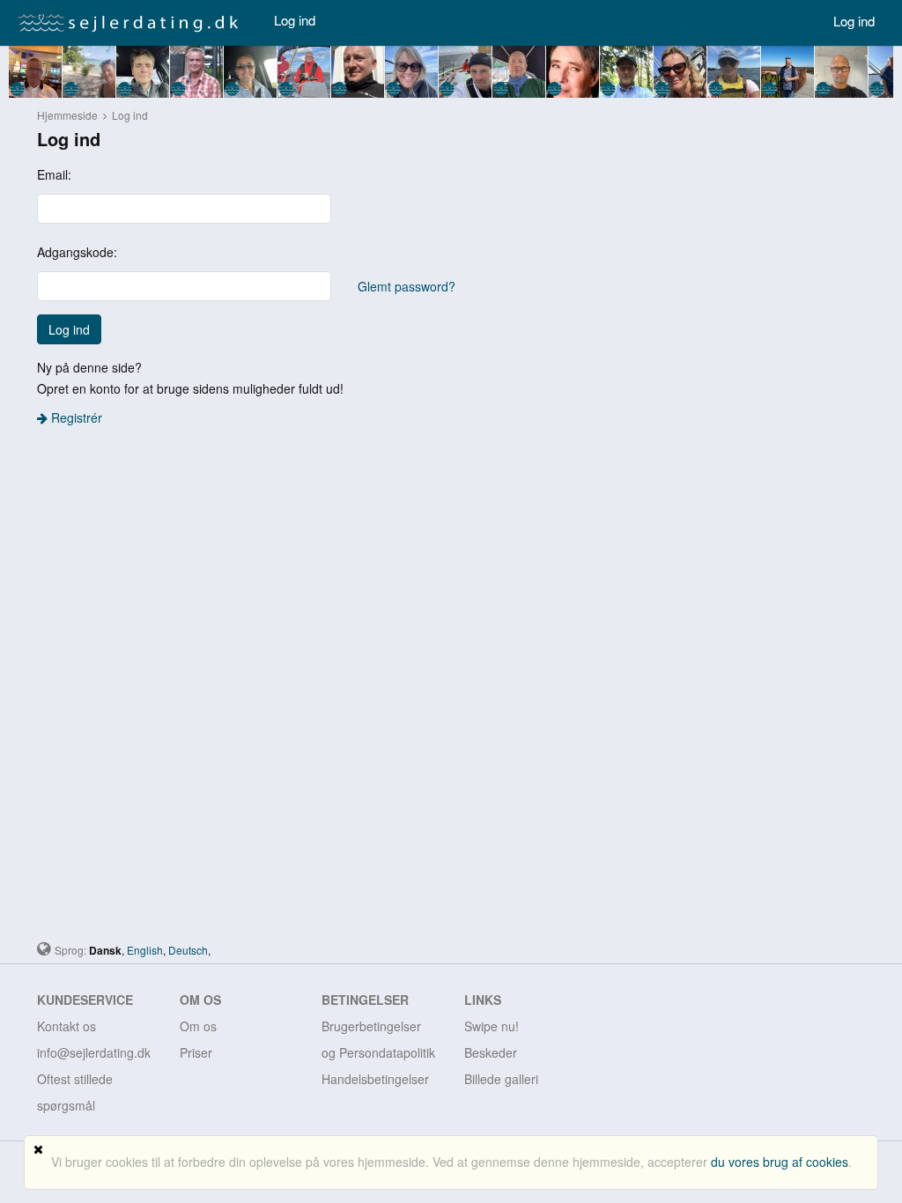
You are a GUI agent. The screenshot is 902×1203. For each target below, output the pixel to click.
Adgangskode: (77, 252)
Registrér (75, 417)
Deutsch (188, 949)
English (145, 949)
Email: (54, 174)
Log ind (294, 20)
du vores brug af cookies (779, 1161)
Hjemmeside (67, 114)
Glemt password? (406, 286)
